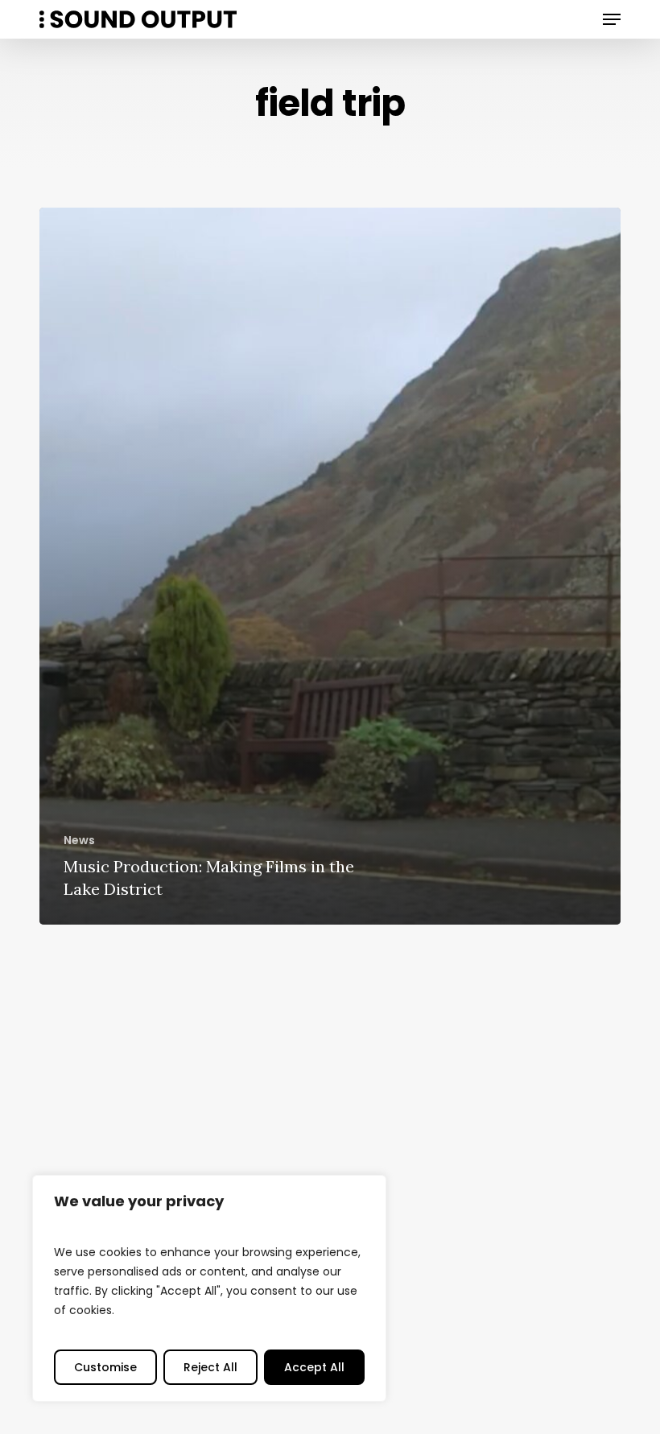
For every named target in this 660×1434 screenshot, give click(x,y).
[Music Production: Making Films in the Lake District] (330, 566)
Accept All (314, 1367)
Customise (105, 1367)
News (79, 840)
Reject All (210, 1367)
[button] (612, 19)
